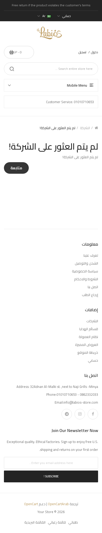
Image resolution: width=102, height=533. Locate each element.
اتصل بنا (93, 287)
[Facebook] (93, 414)
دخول (94, 52)
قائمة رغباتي (57, 522)
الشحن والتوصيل (86, 263)
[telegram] (66, 414)
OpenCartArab (58, 504)
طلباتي (73, 522)
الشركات (92, 321)
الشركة (85, 128)
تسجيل (82, 52)
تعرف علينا (90, 255)
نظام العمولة (88, 337)
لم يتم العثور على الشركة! (57, 128)
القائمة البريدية (35, 522)
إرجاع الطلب (90, 295)
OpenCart (31, 504)
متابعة (16, 168)
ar (44, 16)
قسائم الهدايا (88, 329)
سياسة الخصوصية (85, 271)
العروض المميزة (86, 344)
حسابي (93, 360)
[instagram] (80, 414)
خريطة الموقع (87, 352)
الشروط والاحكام (86, 279)
